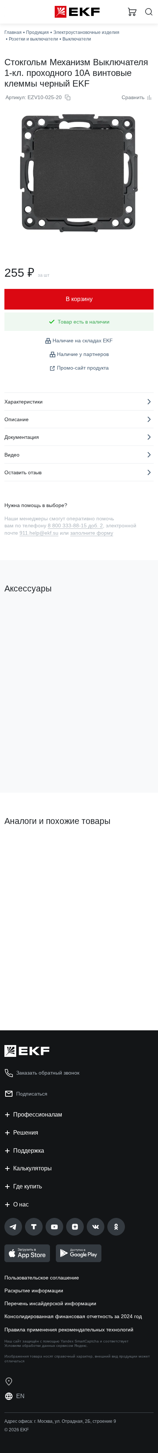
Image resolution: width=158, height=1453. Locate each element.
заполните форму (91, 533)
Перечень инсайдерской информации (50, 1303)
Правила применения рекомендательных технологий (68, 1330)
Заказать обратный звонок (47, 1073)
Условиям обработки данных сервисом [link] (38, 1346)
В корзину (33, 757)
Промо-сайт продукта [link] (83, 368)
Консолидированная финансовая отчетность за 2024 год (73, 1316)
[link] (13, 1227)
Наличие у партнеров (83, 354)
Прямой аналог (26, 846)
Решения (25, 1132)
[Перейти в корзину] (132, 12)
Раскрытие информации (33, 1290)
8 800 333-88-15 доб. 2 (75, 525)
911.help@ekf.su (38, 533)
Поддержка (28, 1151)
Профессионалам (37, 1114)
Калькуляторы (32, 1168)
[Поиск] (149, 12)
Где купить (27, 1186)
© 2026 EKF (16, 1429)
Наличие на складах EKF (83, 340)
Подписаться (31, 1094)
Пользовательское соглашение (41, 1278)
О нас (21, 1204)
